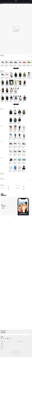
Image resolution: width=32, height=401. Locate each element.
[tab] (14, 107)
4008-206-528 (20, 341)
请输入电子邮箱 (3, 333)
